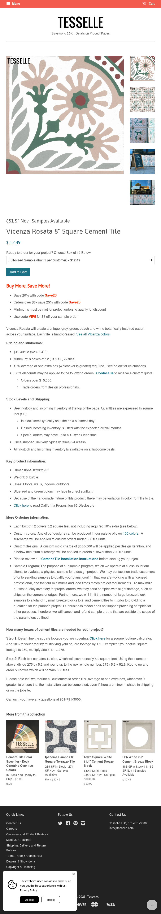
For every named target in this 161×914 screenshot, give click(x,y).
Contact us (105, 373)
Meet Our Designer (18, 839)
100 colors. (131, 533)
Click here (21, 505)
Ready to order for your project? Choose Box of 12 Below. (48, 252)
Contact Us (13, 823)
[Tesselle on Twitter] (60, 824)
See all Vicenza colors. (93, 334)
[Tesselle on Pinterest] (75, 824)
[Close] (73, 874)
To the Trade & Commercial (24, 855)
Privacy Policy (28, 890)
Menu (15, 3)
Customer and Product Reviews (27, 834)
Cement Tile (50, 558)
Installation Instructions (79, 558)
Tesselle (92, 896)
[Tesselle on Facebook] (67, 824)
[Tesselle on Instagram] (83, 824)
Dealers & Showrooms (21, 861)
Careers (11, 828)
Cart (151, 3)
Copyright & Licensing (20, 867)
